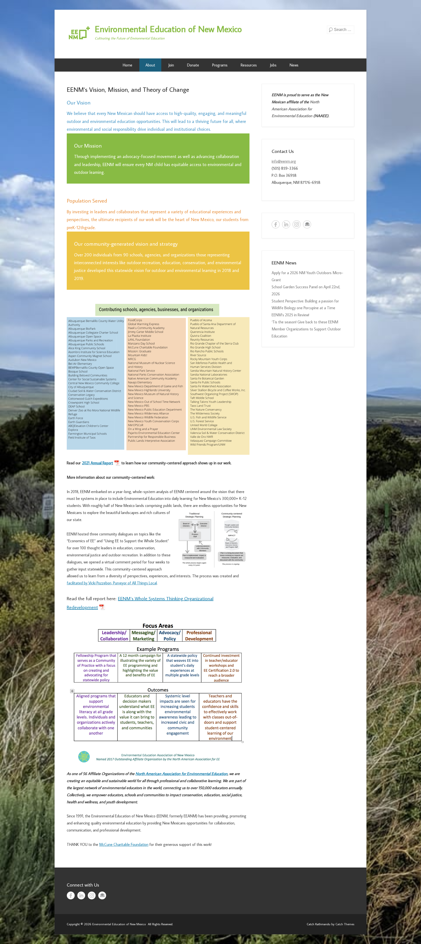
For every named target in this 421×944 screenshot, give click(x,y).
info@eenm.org (284, 161)
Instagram (297, 224)
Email (307, 224)
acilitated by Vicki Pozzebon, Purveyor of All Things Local (112, 582)
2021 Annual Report (97, 462)
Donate (193, 65)
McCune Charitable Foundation (123, 844)
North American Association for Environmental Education (181, 773)
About (150, 65)
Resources (249, 65)
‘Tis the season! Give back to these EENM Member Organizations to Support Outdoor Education (306, 328)
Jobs (273, 65)
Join (171, 65)
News (294, 65)
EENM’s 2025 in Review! (290, 314)
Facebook (276, 224)
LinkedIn (286, 224)
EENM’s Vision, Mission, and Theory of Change (128, 89)
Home (127, 65)
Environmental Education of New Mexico (168, 29)
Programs (220, 65)
